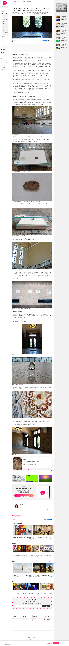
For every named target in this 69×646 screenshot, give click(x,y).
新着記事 (4, 21)
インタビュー (35, 619)
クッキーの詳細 (34, 637)
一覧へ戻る (14, 519)
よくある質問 (3, 65)
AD (12, 473)
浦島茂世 (15, 40)
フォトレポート (5, 25)
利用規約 (2, 69)
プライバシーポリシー (4, 67)
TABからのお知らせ (5, 32)
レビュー (4, 30)
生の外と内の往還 (15, 50)
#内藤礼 (13, 515)
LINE (3, 52)
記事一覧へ (48, 509)
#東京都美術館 (18, 515)
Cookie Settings (49, 643)
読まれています (5, 19)
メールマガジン (5, 54)
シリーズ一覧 (4, 34)
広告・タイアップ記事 (4, 62)
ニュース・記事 (14, 1)
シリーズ (24, 616)
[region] (34, 643)
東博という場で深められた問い (17, 46)
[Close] (67, 643)
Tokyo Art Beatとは (4, 58)
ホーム (11, 1)
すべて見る (50, 561)
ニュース (4, 23)
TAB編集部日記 (15, 616)
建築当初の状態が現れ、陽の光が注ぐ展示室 (20, 48)
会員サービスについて (4, 60)
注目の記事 (4, 17)
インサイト (35, 616)
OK (56, 643)
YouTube (4, 49)
